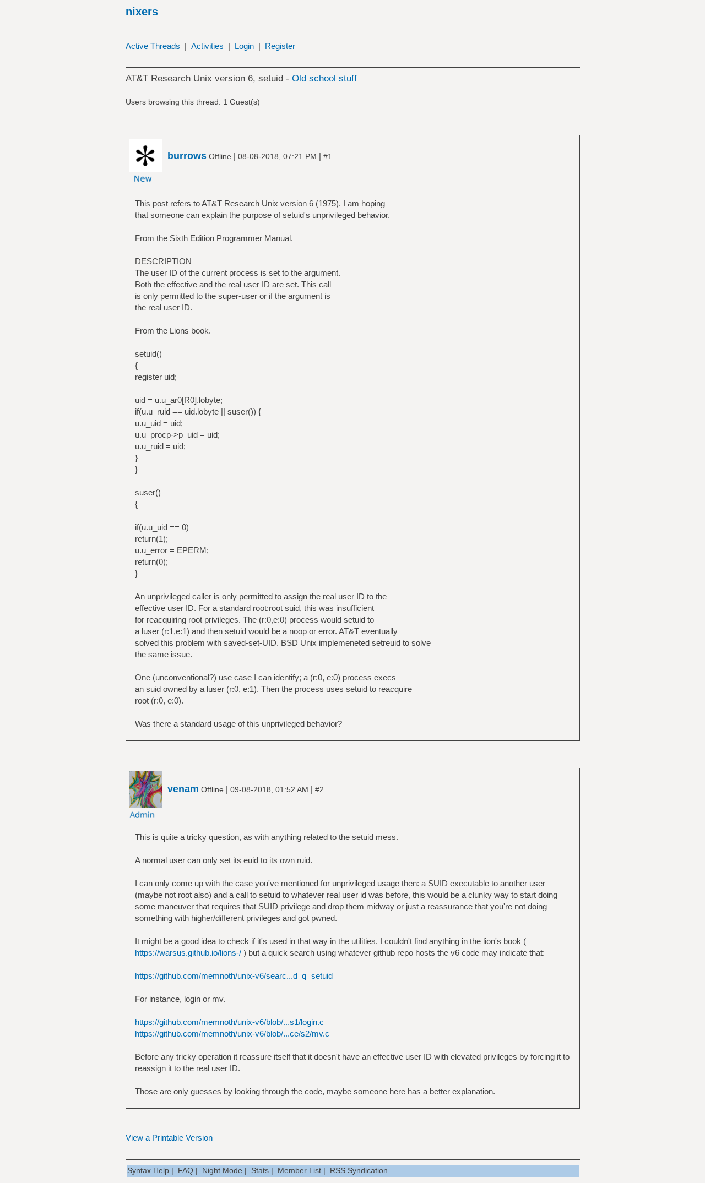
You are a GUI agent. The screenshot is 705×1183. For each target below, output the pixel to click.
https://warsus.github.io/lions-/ (188, 952)
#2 (319, 789)
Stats (260, 1170)
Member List (299, 1170)
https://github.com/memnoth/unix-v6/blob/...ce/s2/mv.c (232, 1033)
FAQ (185, 1170)
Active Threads (153, 46)
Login (244, 46)
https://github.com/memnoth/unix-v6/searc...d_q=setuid (234, 975)
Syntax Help (148, 1170)
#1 (327, 156)
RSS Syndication (359, 1170)
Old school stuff (324, 78)
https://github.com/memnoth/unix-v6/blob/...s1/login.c (229, 1022)
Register (280, 46)
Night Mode (222, 1170)
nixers (142, 12)
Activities (207, 46)
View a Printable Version (169, 1137)
